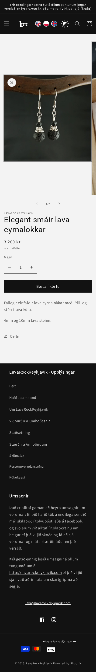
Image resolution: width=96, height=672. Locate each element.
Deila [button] (14, 336)
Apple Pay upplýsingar (58, 641)
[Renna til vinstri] (37, 204)
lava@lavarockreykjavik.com (48, 603)
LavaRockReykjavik (39, 663)
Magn (8, 257)
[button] (7, 24)
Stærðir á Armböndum (28, 444)
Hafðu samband (22, 397)
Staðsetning (19, 432)
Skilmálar (16, 455)
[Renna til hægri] (59, 204)
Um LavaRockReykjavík (28, 409)
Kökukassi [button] (17, 477)
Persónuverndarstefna (26, 466)
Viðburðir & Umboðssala (30, 421)
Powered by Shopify (67, 663)
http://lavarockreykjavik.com (35, 572)
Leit (12, 386)
